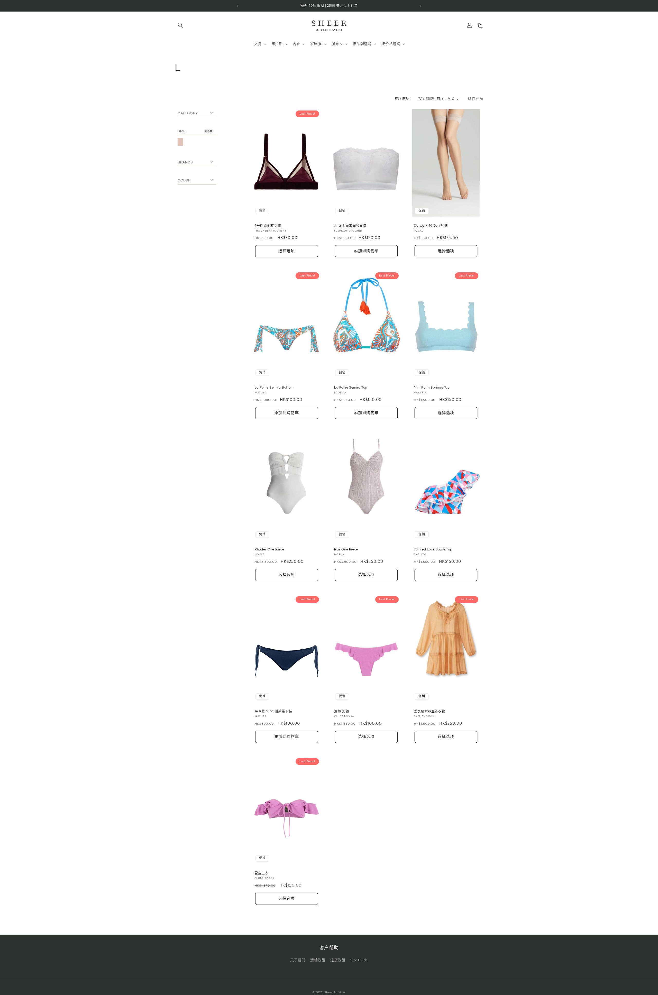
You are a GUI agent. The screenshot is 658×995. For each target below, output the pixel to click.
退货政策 (337, 960)
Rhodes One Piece (269, 549)
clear (208, 131)
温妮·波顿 (341, 711)
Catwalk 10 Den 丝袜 (430, 225)
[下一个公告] (420, 5)
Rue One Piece (346, 549)
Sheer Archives (335, 992)
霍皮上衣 (261, 873)
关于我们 (297, 960)
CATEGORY (188, 113)
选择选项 (286, 251)
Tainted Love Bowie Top (433, 549)
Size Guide (359, 960)
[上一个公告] (237, 5)
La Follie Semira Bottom (274, 387)
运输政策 (317, 960)
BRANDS (185, 162)
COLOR (184, 180)
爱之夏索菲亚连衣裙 (429, 711)
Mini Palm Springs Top (432, 387)
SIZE (182, 131)
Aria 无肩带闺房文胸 (350, 225)
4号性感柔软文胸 (267, 225)
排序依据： (404, 99)
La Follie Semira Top (350, 387)
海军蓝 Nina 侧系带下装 (273, 711)
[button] (180, 25)
